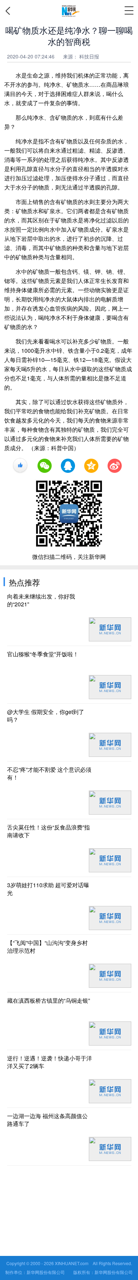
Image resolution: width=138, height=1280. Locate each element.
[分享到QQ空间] (91, 466)
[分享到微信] (45, 466)
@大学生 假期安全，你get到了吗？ (45, 716)
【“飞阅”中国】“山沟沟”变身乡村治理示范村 (47, 947)
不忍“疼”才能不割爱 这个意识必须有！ (49, 773)
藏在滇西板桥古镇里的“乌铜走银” (48, 1000)
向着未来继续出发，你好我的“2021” (41, 600)
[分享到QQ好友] (68, 466)
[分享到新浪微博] (115, 466)
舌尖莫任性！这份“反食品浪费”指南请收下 (48, 831)
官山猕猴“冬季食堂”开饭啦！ (43, 654)
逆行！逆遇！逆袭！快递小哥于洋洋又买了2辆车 (49, 1062)
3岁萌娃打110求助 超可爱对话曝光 (48, 889)
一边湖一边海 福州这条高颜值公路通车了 (47, 1120)
